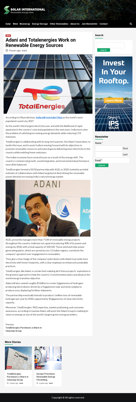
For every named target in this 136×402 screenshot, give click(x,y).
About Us (75, 24)
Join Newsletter (90, 24)
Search (99, 35)
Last (125, 154)
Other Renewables (59, 24)
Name (99, 142)
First (125, 148)
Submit (102, 165)
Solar (8, 24)
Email (98, 160)
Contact (104, 24)
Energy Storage (40, 24)
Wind (15, 24)
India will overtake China (49, 117)
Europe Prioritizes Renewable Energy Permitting (46, 377)
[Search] (130, 23)
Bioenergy (25, 24)
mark (24, 50)
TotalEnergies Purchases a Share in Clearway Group (24, 327)
